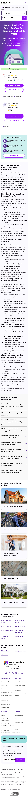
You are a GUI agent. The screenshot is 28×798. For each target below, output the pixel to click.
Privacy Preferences (5, 771)
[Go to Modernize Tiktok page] (18, 673)
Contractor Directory (6, 695)
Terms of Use (12, 769)
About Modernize (19, 715)
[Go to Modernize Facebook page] (13, 673)
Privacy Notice (4, 769)
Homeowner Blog (5, 681)
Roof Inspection (6, 626)
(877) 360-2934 (5, 730)
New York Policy (14, 772)
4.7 (11, 110)
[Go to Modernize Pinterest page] (6, 673)
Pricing (16, 698)
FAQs (16, 718)
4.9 (11, 80)
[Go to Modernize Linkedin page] (16, 673)
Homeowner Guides (6, 688)
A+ (16, 80)
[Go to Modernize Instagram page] (9, 673)
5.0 (21, 80)
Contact (3, 715)
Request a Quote (13, 85)
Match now (13, 155)
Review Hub (4, 685)
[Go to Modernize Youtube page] (22, 673)
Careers (17, 725)
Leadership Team (19, 722)
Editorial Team (5, 707)
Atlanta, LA (4, 655)
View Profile (13, 90)
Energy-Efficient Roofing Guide (13, 506)
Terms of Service (13, 777)
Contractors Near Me (6, 692)
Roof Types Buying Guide (11, 578)
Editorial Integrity (5, 704)
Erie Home (11, 73)
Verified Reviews (14, 77)
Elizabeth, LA (5, 651)
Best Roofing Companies (11, 530)
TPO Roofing (19, 636)
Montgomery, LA (20, 651)
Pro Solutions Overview (21, 681)
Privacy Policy (4, 777)
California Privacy (5, 772)
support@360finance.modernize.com (10, 732)
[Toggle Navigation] (25, 2)
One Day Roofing (13, 103)
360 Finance (18, 690)
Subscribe (20, 760)
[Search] (22, 2)
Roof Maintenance (7, 630)
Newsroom (17, 729)
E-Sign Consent (19, 769)
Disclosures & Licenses (16, 771)
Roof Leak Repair (20, 626)
